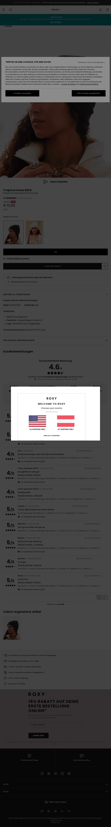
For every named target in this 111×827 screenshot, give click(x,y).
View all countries (52, 435)
